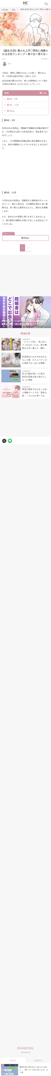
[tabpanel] (25, 312)
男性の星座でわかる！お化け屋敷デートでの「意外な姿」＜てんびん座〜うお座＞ (34, 392)
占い (14, 9)
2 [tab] (14, 326)
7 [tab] (42, 326)
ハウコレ (4, 9)
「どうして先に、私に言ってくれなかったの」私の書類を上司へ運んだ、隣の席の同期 (34, 345)
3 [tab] (20, 326)
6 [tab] (37, 326)
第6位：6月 (12, 99)
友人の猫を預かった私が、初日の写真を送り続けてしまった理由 (34, 377)
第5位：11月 (13, 105)
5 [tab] (31, 326)
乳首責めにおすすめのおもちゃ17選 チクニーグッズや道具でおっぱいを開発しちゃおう (34, 360)
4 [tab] (25, 326)
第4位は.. (11, 111)
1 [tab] (8, 326)
